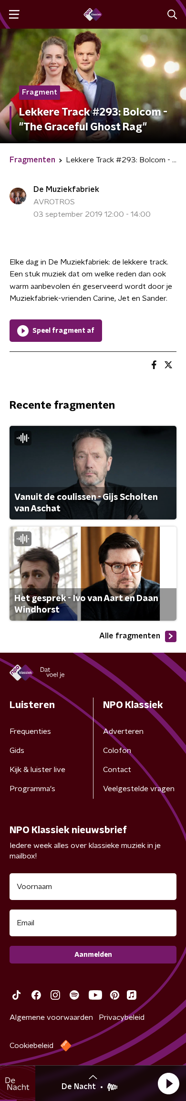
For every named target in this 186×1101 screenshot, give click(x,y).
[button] (168, 1083)
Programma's (32, 789)
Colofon (117, 750)
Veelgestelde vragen (139, 789)
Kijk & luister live (37, 769)
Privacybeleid (122, 1017)
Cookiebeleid (31, 1045)
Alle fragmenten (129, 636)
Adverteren (123, 731)
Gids (17, 750)
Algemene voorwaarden (51, 1017)
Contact (117, 769)
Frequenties (30, 731)
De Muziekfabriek (66, 189)
